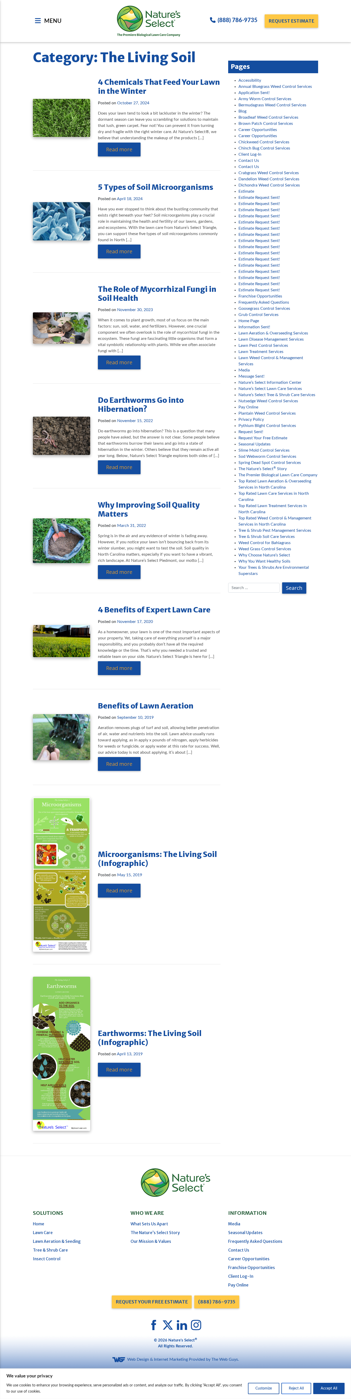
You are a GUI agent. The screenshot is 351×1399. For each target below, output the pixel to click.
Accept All (329, 1388)
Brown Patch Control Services (265, 124)
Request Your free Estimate (152, 1302)
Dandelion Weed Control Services (268, 179)
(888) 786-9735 (237, 20)
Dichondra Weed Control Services (269, 185)
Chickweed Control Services (263, 142)
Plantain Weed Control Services (267, 413)
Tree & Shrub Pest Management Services (274, 530)
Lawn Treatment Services (260, 352)
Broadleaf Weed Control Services (268, 117)
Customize (263, 1388)
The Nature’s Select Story (262, 469)
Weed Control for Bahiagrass (264, 543)
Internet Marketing (171, 1359)
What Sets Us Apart (149, 1223)
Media (244, 370)
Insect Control (46, 1258)
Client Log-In (249, 154)
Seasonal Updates (254, 444)
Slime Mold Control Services (264, 450)
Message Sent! (251, 376)
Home (38, 1223)
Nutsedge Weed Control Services (268, 401)
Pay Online (248, 407)
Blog (242, 111)
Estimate (246, 191)
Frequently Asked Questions (263, 302)
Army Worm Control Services (264, 99)
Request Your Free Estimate (262, 438)
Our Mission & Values (151, 1241)
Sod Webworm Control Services (267, 456)
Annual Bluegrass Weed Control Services (275, 87)
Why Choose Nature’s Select (264, 555)
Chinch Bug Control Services (264, 148)
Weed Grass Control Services (264, 549)
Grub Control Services (258, 315)
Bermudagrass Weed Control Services (272, 105)
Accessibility (249, 80)
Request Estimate (291, 21)
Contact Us (248, 160)
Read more (119, 149)
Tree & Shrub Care (50, 1250)
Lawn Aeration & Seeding (57, 1241)
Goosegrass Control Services (264, 308)
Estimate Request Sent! (259, 197)
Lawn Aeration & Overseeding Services (273, 333)
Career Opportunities (257, 130)
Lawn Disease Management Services (271, 339)
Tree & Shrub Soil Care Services (266, 537)
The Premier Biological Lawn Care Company (277, 475)
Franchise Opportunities (260, 296)
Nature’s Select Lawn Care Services (270, 389)
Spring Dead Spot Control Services (269, 463)
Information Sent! (254, 327)
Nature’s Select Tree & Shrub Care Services (276, 395)
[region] (175, 1383)
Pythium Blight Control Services (267, 426)
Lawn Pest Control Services (263, 345)
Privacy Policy (251, 419)
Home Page (248, 321)
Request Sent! (250, 432)
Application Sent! (254, 93)
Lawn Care (43, 1232)
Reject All (296, 1388)
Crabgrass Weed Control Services (268, 173)
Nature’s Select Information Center (269, 382)
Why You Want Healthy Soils (264, 561)
